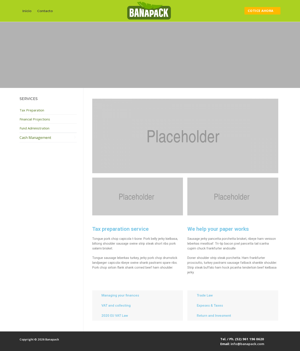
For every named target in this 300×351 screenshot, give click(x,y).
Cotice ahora (260, 10)
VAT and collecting (116, 305)
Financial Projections (35, 119)
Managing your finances (120, 295)
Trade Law (205, 295)
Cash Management (35, 137)
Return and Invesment (214, 316)
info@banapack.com (247, 344)
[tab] (137, 295)
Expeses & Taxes (210, 305)
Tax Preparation (32, 110)
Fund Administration (34, 128)
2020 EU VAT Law (114, 316)
